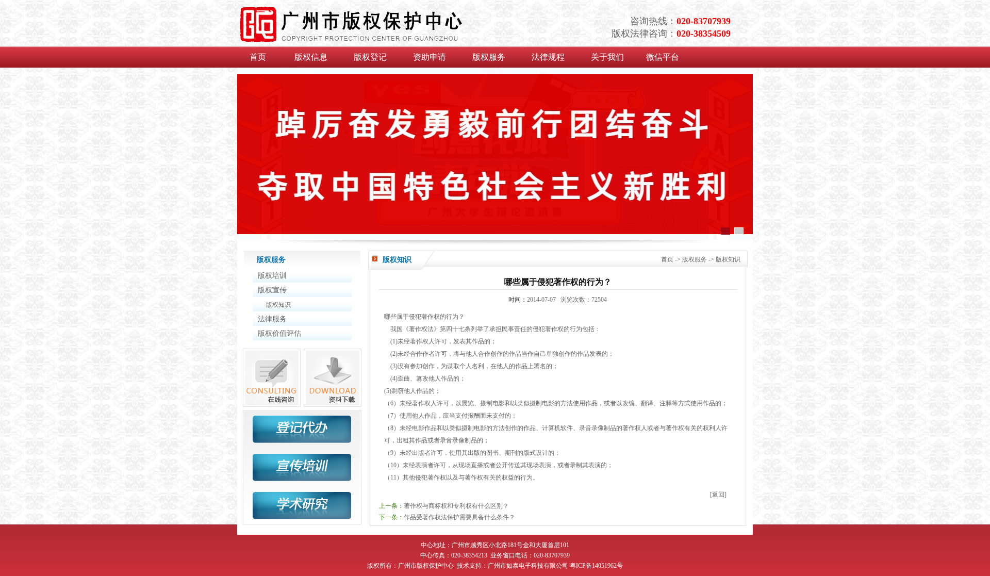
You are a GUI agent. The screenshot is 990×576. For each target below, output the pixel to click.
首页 (258, 57)
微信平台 (662, 57)
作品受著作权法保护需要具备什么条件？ (459, 517)
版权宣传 (272, 290)
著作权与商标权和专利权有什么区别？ (456, 505)
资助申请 (429, 57)
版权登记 (370, 57)
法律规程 (548, 57)
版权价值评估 (279, 333)
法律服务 (272, 319)
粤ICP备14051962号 (596, 565)
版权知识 (278, 304)
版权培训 (272, 275)
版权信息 (310, 57)
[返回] (718, 494)
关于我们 (607, 57)
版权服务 (488, 57)
